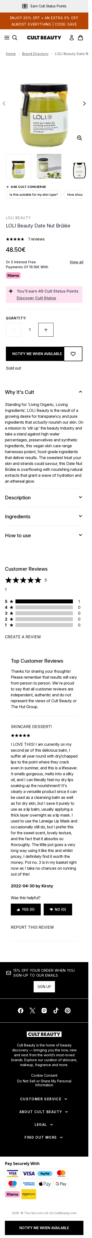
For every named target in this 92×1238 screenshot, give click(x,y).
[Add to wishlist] (73, 353)
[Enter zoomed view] (79, 138)
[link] (72, 38)
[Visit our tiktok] (56, 1010)
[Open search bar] (15, 38)
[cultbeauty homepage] (44, 38)
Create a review (23, 636)
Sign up (44, 986)
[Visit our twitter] (32, 1010)
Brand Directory (35, 54)
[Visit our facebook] (20, 1010)
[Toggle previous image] (4, 103)
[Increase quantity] (45, 330)
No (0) (60, 909)
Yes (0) (28, 909)
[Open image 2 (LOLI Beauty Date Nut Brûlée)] (49, 166)
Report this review (32, 927)
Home (11, 54)
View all (76, 262)
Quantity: (16, 318)
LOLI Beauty (18, 218)
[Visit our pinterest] (68, 1010)
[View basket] (80, 38)
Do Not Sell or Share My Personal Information (44, 1083)
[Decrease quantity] (13, 330)
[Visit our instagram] (44, 1010)
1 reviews (36, 239)
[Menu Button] (5, 38)
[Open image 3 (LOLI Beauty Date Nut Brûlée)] (79, 166)
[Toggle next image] (84, 103)
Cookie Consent (44, 1075)
